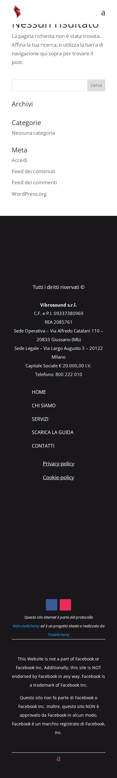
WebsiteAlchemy (26, 626)
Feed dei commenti (34, 182)
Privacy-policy (58, 463)
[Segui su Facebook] (51, 605)
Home (39, 392)
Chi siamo (44, 405)
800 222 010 (69, 374)
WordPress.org (29, 193)
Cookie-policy (58, 477)
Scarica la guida (53, 432)
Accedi (19, 160)
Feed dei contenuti (33, 171)
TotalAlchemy (59, 634)
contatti (43, 446)
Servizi (40, 419)
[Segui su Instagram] (65, 605)
